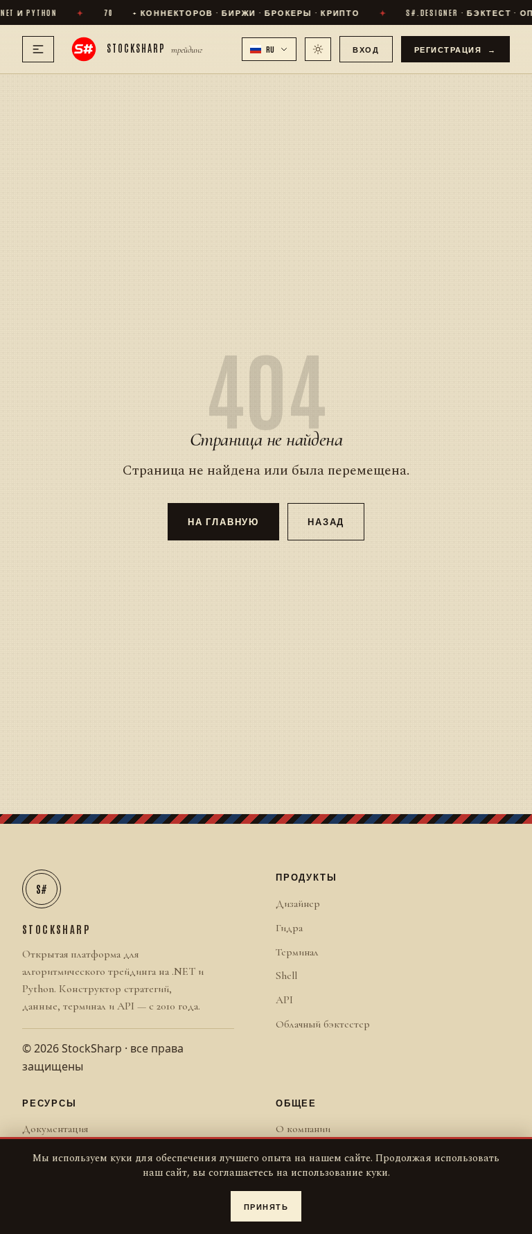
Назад (326, 521)
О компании (303, 1128)
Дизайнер (298, 903)
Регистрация (455, 49)
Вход (366, 49)
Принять (266, 1206)
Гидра (289, 928)
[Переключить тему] (318, 49)
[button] (269, 49)
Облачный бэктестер (323, 1024)
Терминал (297, 952)
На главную (223, 521)
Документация (55, 1128)
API (284, 1000)
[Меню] (38, 49)
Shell (286, 975)
